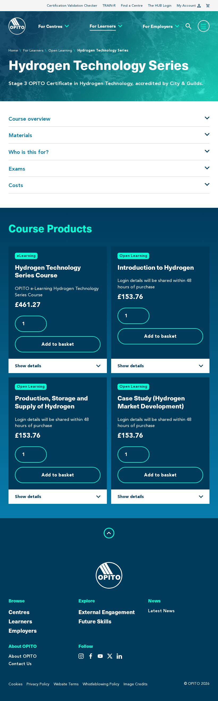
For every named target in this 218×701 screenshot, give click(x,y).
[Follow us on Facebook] (100, 656)
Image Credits (135, 684)
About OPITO (23, 656)
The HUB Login (159, 5)
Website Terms (66, 684)
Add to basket (57, 344)
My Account (186, 5)
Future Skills (94, 621)
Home (13, 50)
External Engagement (106, 612)
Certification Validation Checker (72, 5)
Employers (23, 630)
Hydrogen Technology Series (102, 50)
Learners (20, 621)
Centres (19, 612)
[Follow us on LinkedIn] (119, 656)
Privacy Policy (38, 684)
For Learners (33, 50)
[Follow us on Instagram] (81, 656)
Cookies (15, 684)
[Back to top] (109, 533)
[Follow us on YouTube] (109, 656)
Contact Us (20, 663)
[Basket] (207, 5)
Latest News (161, 610)
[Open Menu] (203, 26)
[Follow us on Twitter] (90, 656)
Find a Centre (132, 5)
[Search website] (188, 26)
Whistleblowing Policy (101, 684)
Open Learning (60, 50)
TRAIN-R (109, 5)
